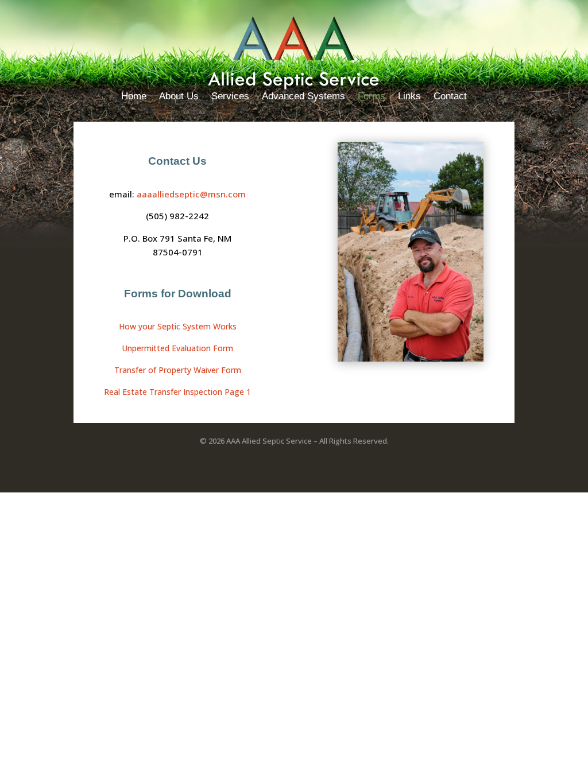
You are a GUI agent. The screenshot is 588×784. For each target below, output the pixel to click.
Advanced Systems (303, 97)
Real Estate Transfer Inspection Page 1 (177, 391)
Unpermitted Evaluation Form (177, 348)
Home (133, 97)
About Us (179, 97)
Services (230, 97)
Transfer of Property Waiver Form (177, 369)
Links (409, 97)
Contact (450, 97)
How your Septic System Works (178, 326)
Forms (371, 97)
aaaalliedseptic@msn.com (191, 194)
